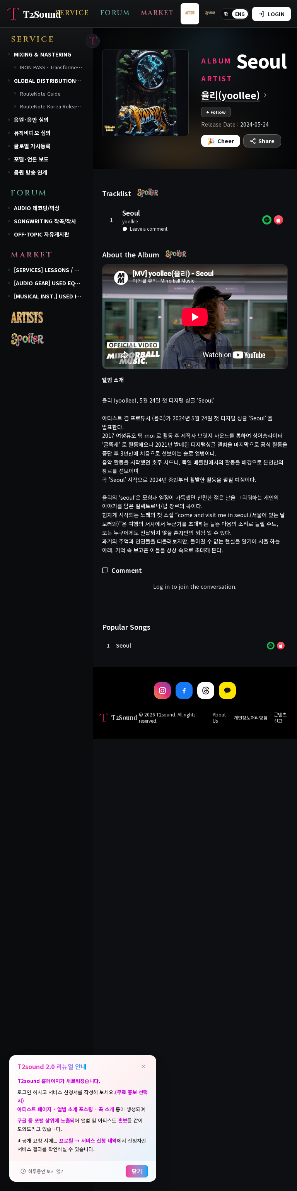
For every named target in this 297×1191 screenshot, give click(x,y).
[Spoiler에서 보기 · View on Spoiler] (147, 193)
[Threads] (205, 690)
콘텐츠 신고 (280, 717)
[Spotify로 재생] (266, 219)
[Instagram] (162, 690)
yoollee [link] (130, 221)
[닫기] (143, 1066)
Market (157, 13)
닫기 (137, 1171)
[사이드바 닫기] (93, 41)
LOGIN (276, 14)
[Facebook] (184, 690)
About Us (219, 717)
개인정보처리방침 (251, 718)
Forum (115, 13)
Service (72, 13)
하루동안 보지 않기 (46, 1171)
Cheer (220, 141)
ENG (240, 13)
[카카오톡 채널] (227, 690)
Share (266, 141)
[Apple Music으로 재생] (278, 219)
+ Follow (216, 112)
